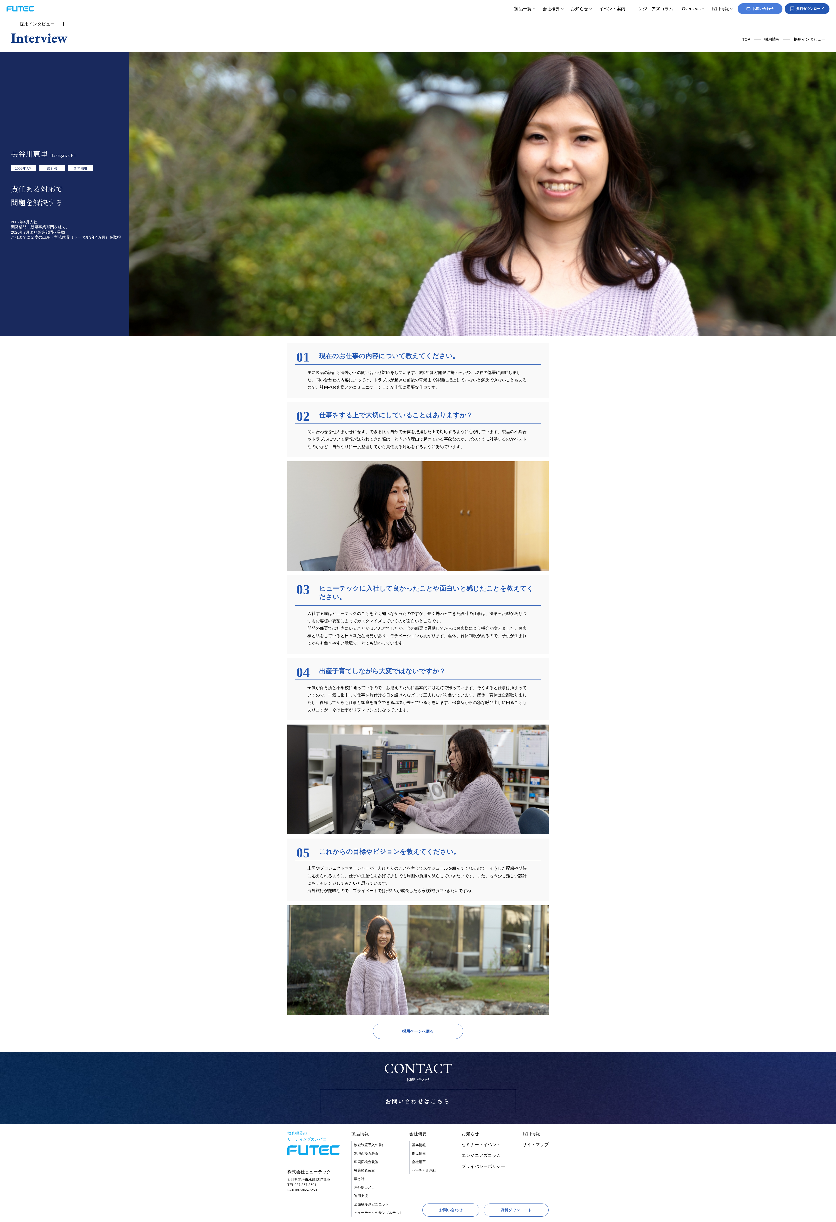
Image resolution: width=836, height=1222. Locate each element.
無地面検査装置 (366, 1153)
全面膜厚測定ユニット (371, 1204)
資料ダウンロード (516, 1210)
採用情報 (720, 8)
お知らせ (579, 8)
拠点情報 (419, 1153)
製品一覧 (523, 8)
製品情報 (360, 1133)
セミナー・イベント (481, 1144)
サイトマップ (535, 1144)
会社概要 (551, 8)
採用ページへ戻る (418, 1031)
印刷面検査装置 (366, 1162)
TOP (746, 39)
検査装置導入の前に (369, 1145)
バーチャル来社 (424, 1170)
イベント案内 (612, 8)
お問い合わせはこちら (418, 1101)
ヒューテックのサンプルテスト (378, 1213)
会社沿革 (419, 1162)
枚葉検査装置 (364, 1170)
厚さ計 (359, 1179)
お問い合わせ (451, 1210)
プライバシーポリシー (483, 1166)
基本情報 (419, 1145)
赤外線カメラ (364, 1187)
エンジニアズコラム (653, 8)
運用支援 (361, 1196)
